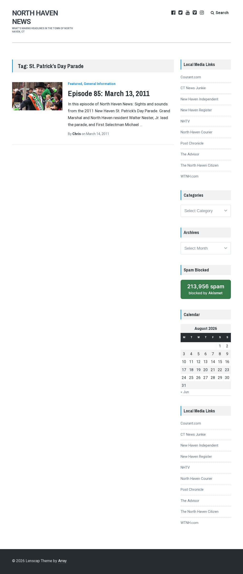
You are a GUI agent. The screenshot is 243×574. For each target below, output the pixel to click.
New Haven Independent (199, 99)
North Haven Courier (196, 132)
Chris (77, 134)
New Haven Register (196, 110)
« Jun (185, 392)
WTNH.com (189, 176)
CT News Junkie (193, 88)
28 (213, 377)
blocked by (209, 291)
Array (62, 561)
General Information (100, 84)
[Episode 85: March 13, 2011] (37, 96)
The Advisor (190, 154)
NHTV (185, 121)
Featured (75, 84)
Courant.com (191, 77)
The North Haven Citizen (200, 165)
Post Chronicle (192, 143)
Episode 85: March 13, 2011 (109, 93)
